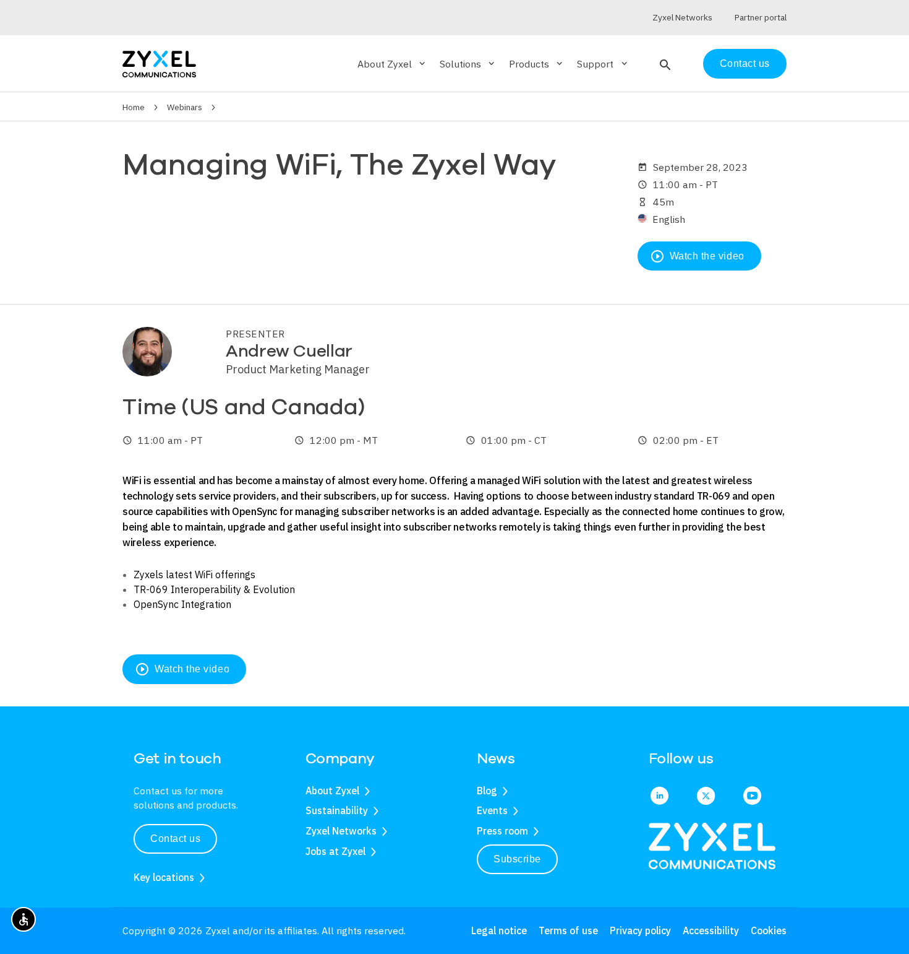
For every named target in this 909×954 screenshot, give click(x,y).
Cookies (769, 930)
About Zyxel (332, 790)
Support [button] (603, 64)
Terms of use (568, 930)
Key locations (164, 877)
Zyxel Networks (341, 831)
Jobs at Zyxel (335, 851)
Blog (487, 790)
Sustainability (336, 810)
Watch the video (697, 256)
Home (133, 107)
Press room (502, 831)
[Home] (159, 63)
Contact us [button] (175, 838)
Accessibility (711, 930)
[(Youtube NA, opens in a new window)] (752, 797)
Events (492, 810)
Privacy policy (640, 930)
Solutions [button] (468, 64)
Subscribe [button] (517, 859)
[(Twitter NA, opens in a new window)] (706, 797)
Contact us (745, 63)
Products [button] (537, 64)
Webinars (184, 107)
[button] (664, 64)
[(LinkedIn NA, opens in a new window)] (659, 797)
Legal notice (499, 930)
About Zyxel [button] (392, 64)
